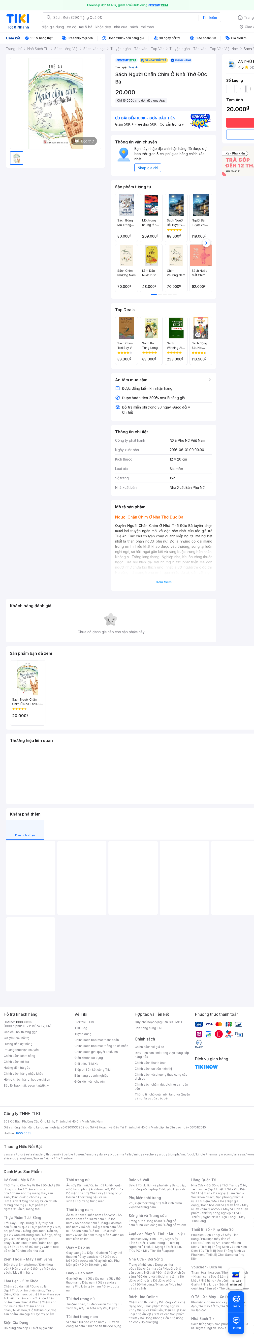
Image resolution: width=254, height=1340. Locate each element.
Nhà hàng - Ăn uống (215, 1280)
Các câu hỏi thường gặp (20, 1032)
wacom (226, 1154)
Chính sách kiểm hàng (19, 1056)
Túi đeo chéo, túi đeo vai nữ (86, 1304)
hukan (38, 1158)
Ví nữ (111, 1304)
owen (80, 1154)
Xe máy (204, 1306)
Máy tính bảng (23, 1272)
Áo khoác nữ (100, 1189)
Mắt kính (168, 1203)
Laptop (168, 1251)
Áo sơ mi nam (94, 1219)
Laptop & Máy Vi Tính (224, 1209)
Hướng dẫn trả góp (17, 1067)
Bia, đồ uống (19, 1239)
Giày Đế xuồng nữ (94, 1264)
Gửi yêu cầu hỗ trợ (16, 1038)
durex (103, 1154)
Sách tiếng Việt (202, 1324)
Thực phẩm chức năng (28, 1290)
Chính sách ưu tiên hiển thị (153, 1068)
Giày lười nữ (103, 1260)
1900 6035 (23, 1133)
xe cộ (71, 27)
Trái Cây (10, 1223)
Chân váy (96, 1193)
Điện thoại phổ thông (26, 1268)
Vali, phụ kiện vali (172, 1189)
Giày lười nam (75, 1278)
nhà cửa (120, 27)
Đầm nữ (82, 1185)
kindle (200, 1154)
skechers (150, 1154)
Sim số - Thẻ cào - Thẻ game (227, 1288)
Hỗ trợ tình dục (39, 1310)
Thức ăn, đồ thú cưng (26, 1247)
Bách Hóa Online (143, 1297)
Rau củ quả (19, 1227)
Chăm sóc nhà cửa (30, 1251)
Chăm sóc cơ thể (25, 1294)
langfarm (25, 1158)
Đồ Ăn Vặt (144, 1314)
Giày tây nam (97, 1278)
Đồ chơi (48, 1185)
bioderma (117, 1154)
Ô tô (216, 1306)
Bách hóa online (212, 1205)
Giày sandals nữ (90, 1256)
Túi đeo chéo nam (91, 1322)
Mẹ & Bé (218, 1201)
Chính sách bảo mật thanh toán (96, 1040)
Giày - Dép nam (79, 1273)
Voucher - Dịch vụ (206, 1267)
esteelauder (35, 1154)
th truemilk (53, 1154)
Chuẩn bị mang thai (26, 1209)
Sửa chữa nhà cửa (149, 1268)
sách (134, 27)
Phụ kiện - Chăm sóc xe (208, 1302)
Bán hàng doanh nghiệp (91, 1075)
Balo (132, 1185)
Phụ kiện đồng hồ (149, 1225)
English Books (216, 1328)
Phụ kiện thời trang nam (155, 1205)
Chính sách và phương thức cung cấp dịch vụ (161, 1076)
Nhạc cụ (162, 1284)
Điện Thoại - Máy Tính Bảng (28, 1259)
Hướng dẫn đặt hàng (18, 1044)
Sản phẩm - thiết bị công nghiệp (219, 1211)
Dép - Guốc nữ (97, 1253)
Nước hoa (20, 1310)
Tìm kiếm (209, 17)
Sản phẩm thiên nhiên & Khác (29, 1300)
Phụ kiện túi (111, 1308)
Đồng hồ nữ (154, 1221)
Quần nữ (96, 1185)
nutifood (187, 1154)
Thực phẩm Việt (41, 1227)
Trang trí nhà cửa (141, 1264)
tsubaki (68, 1158)
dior (20, 1154)
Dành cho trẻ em (25, 1243)
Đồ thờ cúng (145, 1284)
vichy (49, 1158)
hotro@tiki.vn (40, 1079)
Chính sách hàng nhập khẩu (23, 1073)
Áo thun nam (75, 1215)
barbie (68, 1154)
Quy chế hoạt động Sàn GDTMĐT (159, 1022)
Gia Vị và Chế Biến (150, 1310)
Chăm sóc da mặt (16, 1286)
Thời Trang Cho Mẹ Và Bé (22, 1185)
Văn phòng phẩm (227, 1324)
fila (58, 1158)
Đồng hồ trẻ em (175, 1225)
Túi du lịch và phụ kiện (153, 1185)
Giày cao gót (75, 1253)
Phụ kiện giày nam (88, 1286)
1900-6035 (24, 1022)
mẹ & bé (86, 27)
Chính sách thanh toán (150, 1063)
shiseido (10, 1158)
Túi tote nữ (92, 1308)
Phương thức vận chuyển (21, 1050)
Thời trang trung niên (89, 1201)
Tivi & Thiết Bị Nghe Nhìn (216, 1215)
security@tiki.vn (39, 1085)
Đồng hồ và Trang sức (147, 1215)
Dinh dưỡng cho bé (25, 1197)
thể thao (147, 27)
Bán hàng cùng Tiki (148, 1028)
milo (137, 1154)
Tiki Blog (80, 1028)
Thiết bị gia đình (42, 1328)
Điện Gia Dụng (16, 1322)
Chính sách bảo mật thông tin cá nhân (101, 1046)
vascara (9, 1154)
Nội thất (149, 1272)
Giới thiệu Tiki (84, 1022)
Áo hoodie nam (86, 1223)
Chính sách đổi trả (16, 1062)
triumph (173, 1154)
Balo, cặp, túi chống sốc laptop (157, 1187)
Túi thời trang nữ (80, 1299)
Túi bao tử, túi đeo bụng (104, 1326)
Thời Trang (229, 1185)
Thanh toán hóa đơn (205, 1272)
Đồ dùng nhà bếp (16, 1328)
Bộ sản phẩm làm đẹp (30, 1312)
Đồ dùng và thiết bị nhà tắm (157, 1276)
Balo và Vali (139, 1180)
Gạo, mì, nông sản (27, 1235)
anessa (239, 1154)
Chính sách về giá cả (149, 1047)
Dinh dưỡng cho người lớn (30, 1201)
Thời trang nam (79, 1209)
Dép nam (88, 1282)
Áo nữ (70, 1185)
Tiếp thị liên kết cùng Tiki (92, 1069)
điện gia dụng (53, 27)
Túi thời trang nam (82, 1316)
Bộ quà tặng (149, 1322)
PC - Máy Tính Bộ (148, 1251)
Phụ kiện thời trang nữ (144, 1203)
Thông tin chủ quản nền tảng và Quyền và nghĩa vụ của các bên (162, 1096)
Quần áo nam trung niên (92, 1235)
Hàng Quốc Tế (203, 1180)
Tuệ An (133, 67)
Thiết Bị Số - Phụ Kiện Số (212, 1229)
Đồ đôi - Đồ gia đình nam (98, 1227)
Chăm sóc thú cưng (143, 1302)
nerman (213, 1154)
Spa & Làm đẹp (221, 1276)
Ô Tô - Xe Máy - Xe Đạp (211, 1297)
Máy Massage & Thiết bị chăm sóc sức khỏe (32, 1296)
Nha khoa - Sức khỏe (218, 1284)
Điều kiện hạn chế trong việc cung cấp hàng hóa (162, 1055)
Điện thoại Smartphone (20, 1264)
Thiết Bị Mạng (153, 1247)
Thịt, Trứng (26, 1223)
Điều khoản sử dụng (88, 1058)
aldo (162, 1154)
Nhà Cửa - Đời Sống (146, 1259)
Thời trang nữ (78, 1180)
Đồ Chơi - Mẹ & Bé (19, 1180)
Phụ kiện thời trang (145, 1198)
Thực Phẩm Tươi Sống (22, 1217)
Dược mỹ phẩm (43, 1314)
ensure (91, 1154)
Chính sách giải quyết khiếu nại (96, 1052)
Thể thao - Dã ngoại (211, 1193)
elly (129, 1154)
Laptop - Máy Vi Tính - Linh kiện (157, 1233)
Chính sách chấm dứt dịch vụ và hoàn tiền (161, 1086)
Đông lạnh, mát (34, 1231)
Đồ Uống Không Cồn (154, 1318)
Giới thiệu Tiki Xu (86, 1064)
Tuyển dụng (83, 1034)
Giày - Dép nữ (78, 1247)
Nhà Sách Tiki (203, 1318)
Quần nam (94, 1215)
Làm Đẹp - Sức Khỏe (21, 1281)
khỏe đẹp (103, 27)
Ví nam (71, 1322)
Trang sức (136, 1221)
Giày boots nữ (83, 1260)
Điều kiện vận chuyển (89, 1081)
